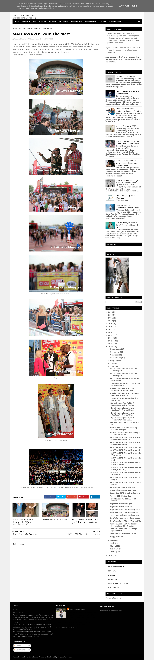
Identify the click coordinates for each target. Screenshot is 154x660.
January (114, 552)
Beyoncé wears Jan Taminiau (123, 490)
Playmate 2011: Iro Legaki (121, 504)
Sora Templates (26, 657)
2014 (110, 338)
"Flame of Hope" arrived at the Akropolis (124, 399)
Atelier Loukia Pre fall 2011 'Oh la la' (124, 424)
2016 (110, 332)
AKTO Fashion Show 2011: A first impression (124, 379)
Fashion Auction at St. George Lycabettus (123, 530)
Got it (134, 6)
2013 (110, 341)
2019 (110, 324)
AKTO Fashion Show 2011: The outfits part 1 (123, 375)
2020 (110, 321)
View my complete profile (67, 628)
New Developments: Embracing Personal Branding (128, 110)
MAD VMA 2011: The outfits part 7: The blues (125, 454)
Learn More (124, 6)
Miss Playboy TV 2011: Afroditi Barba (123, 500)
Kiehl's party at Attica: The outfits (125, 521)
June (112, 366)
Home (16, 22)
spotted (111, 575)
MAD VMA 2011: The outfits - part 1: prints (125, 483)
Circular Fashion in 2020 (126, 126)
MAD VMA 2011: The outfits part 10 (125, 447)
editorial (112, 571)
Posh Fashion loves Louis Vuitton (125, 515)
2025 (110, 315)
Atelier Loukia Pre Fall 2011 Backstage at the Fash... (122, 404)
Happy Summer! (117, 536)
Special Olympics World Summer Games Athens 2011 (124, 394)
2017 (110, 329)
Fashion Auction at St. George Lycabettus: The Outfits (123, 525)
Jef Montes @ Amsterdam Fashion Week (127, 92)
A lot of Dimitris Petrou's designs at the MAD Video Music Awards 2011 (24, 522)
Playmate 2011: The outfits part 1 (124, 512)
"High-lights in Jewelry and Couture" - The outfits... (122, 409)
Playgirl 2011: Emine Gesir (121, 496)
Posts (18, 646)
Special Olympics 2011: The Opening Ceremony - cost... (123, 389)
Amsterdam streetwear (118, 583)
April (112, 543)
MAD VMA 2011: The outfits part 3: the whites (125, 474)
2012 (110, 344)
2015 (110, 335)
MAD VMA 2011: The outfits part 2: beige (125, 478)
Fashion (26, 22)
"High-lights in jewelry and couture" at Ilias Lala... (122, 419)
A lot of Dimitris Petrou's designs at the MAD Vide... (125, 433)
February (114, 549)
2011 (110, 347)
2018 (110, 326)
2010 (110, 555)
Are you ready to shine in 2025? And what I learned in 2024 (128, 225)
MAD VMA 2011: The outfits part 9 (125, 450)
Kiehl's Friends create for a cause (125, 518)
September (115, 358)
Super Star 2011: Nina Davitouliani (125, 493)
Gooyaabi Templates (64, 657)
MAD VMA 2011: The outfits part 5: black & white (125, 464)
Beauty (42, 22)
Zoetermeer (115, 22)
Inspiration (90, 22)
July (112, 363)
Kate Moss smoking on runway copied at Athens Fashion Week (126, 163)
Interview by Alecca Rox (111, 611)
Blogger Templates (39, 657)
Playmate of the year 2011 (121, 507)
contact (109, 52)
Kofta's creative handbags (127, 180)
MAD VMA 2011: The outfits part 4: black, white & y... (125, 469)
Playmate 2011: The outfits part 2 (125, 509)
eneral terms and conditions (120, 59)
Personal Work (115, 587)
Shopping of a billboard (125, 76)
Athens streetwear (116, 567)
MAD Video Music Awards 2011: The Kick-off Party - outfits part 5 (85, 522)
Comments (20, 650)
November (115, 352)
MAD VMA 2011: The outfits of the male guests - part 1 (125, 443)
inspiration (112, 579)
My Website (18, 612)
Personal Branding (58, 22)
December (115, 349)
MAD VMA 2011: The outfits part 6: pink (125, 459)
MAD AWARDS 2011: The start (54, 520)
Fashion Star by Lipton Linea (123, 534)
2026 (110, 312)
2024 (110, 318)
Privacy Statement (113, 598)
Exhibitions (76, 22)
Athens (102, 22)
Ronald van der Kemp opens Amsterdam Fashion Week (128, 142)
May (112, 540)
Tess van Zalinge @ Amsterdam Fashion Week (127, 206)
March (113, 546)
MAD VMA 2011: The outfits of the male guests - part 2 (125, 438)
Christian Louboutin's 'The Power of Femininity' (125, 384)
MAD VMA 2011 (24, 28)
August (113, 360)
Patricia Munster (77, 609)
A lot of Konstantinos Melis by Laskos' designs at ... (123, 429)
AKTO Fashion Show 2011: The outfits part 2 (123, 370)
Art (34, 22)
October (114, 355)
